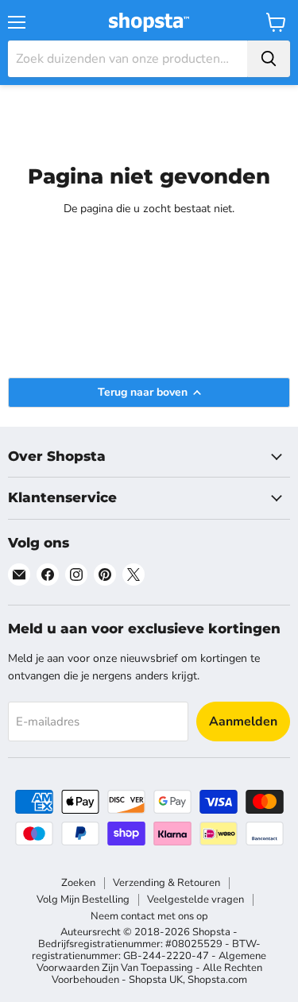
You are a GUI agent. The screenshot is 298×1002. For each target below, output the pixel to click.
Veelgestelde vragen (195, 899)
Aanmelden (243, 721)
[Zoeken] (268, 59)
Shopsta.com (217, 980)
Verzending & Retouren (166, 883)
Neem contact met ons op (149, 916)
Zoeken (78, 883)
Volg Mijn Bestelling (83, 899)
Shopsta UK (156, 980)
